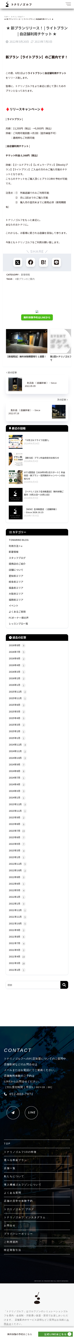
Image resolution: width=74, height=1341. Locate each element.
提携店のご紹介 (17, 563)
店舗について (16, 569)
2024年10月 (17, 758)
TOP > (7, 17)
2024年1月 (16, 797)
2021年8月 (16, 936)
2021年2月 (16, 969)
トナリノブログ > (18, 17)
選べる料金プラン (15, 1160)
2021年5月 (16, 950)
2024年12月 (17, 744)
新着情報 (25, 274)
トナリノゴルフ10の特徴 (20, 1152)
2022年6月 (16, 883)
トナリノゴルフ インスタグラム (25, 1217)
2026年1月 (16, 685)
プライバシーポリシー (18, 1233)
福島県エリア (16, 587)
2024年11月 (17, 751)
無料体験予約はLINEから (37, 317)
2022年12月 (17, 863)
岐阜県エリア (16, 581)
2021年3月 (17, 963)
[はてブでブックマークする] (43, 262)
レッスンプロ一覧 (18, 623)
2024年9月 (16, 764)
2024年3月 (16, 791)
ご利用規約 (11, 1241)
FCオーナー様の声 (19, 617)
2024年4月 (16, 784)
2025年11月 (17, 698)
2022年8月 (16, 877)
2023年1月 (16, 857)
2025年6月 (16, 704)
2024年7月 (16, 777)
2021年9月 (16, 930)
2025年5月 (16, 711)
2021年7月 (16, 943)
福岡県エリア (16, 599)
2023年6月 (16, 837)
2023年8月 (16, 824)
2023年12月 (17, 804)
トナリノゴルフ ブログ (19, 1209)
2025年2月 (16, 731)
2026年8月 (16, 645)
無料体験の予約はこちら (19, 1334)
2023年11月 (17, 810)
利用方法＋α (15, 546)
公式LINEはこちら (55, 1334)
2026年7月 (16, 651)
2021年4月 (17, 956)
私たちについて (14, 1176)
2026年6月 (16, 658)
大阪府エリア (16, 593)
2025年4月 (16, 718)
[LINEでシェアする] (56, 262)
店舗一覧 (9, 1168)
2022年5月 (16, 890)
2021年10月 (17, 923)
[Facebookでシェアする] (30, 262)
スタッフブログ (17, 558)
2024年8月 (16, 771)
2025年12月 (17, 691)
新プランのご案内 (26, 279)
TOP (7, 1143)
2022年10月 (17, 870)
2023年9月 (16, 817)
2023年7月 (17, 830)
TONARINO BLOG (19, 540)
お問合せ (9, 1225)
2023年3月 (16, 850)
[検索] (64, 985)
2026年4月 (16, 665)
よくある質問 (12, 1192)
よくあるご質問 (17, 611)
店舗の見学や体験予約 (18, 1200)
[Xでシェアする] (17, 262)
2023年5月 (16, 843)
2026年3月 (16, 671)
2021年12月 (17, 910)
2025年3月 (16, 724)
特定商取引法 (12, 1250)
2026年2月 (16, 678)
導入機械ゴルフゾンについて (23, 1184)
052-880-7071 (21, 1094)
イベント (13, 605)
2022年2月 (16, 896)
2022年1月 (16, 903)
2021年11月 (17, 916)
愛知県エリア (16, 576)
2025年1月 (16, 738)
